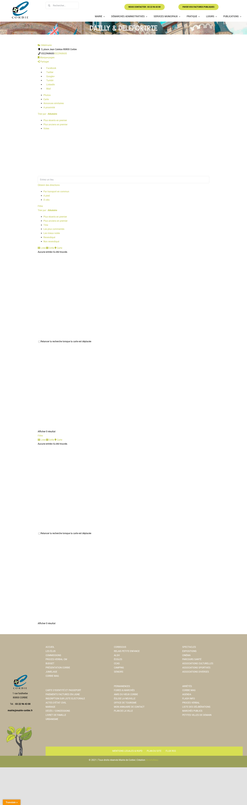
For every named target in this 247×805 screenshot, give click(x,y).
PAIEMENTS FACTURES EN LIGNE (63, 694)
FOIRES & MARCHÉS (124, 690)
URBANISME (52, 719)
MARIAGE (50, 706)
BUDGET (50, 663)
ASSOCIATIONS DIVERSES (195, 671)
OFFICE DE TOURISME (125, 702)
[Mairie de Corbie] (20, 2)
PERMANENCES (122, 686)
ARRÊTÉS (187, 686)
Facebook (51, 68)
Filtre (40, 206)
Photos (47, 95)
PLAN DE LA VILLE (123, 710)
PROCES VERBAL (191, 702)
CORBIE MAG (52, 676)
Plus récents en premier (55, 120)
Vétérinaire (46, 45)
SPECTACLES (189, 647)
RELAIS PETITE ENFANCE (127, 651)
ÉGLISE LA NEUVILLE (124, 698)
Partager (44, 61)
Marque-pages (46, 57)
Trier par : (47, 114)
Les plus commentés (53, 229)
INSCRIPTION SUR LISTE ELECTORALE (65, 698)
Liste (42, 248)
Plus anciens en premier (55, 124)
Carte (46, 99)
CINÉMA (186, 655)
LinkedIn (50, 84)
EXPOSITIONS (189, 651)
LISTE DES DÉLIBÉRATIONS (196, 706)
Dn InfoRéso (152, 760)
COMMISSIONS (53, 655)
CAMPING (119, 667)
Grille (51, 248)
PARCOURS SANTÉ (191, 659)
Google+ (50, 76)
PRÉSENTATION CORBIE (58, 667)
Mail (48, 88)
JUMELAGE (51, 671)
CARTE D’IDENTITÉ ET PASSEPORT (63, 690)
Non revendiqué (51, 241)
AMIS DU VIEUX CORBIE (126, 694)
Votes (46, 128)
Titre (45, 225)
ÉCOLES (118, 659)
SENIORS (118, 671)
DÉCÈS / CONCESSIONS (58, 710)
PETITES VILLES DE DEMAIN (196, 715)
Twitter (49, 72)
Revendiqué (49, 237)
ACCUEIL (50, 647)
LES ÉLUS (51, 651)
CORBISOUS (120, 647)
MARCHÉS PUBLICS (192, 710)
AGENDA (186, 694)
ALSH (117, 655)
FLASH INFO (188, 698)
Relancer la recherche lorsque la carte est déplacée (66, 341)
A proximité (49, 107)
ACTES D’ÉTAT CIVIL (56, 702)
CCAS (117, 663)
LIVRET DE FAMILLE (56, 715)
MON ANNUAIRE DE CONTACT (129, 706)
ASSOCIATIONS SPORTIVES (196, 667)
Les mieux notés (51, 233)
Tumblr (49, 80)
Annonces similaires (53, 103)
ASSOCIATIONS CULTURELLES (197, 663)
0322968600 (60, 53)
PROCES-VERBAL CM (56, 659)
